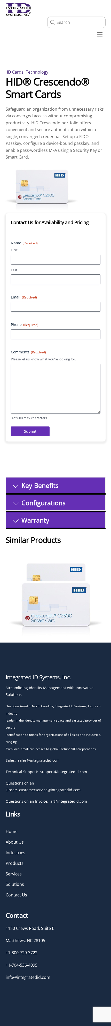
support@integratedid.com (63, 771)
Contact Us (16, 895)
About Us (15, 842)
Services (14, 874)
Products (14, 863)
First (14, 250)
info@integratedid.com (28, 977)
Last (14, 270)
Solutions (15, 884)
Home (12, 831)
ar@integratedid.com (68, 801)
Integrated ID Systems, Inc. (38, 677)
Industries (15, 853)
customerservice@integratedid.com (50, 789)
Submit (30, 431)
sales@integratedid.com (39, 760)
